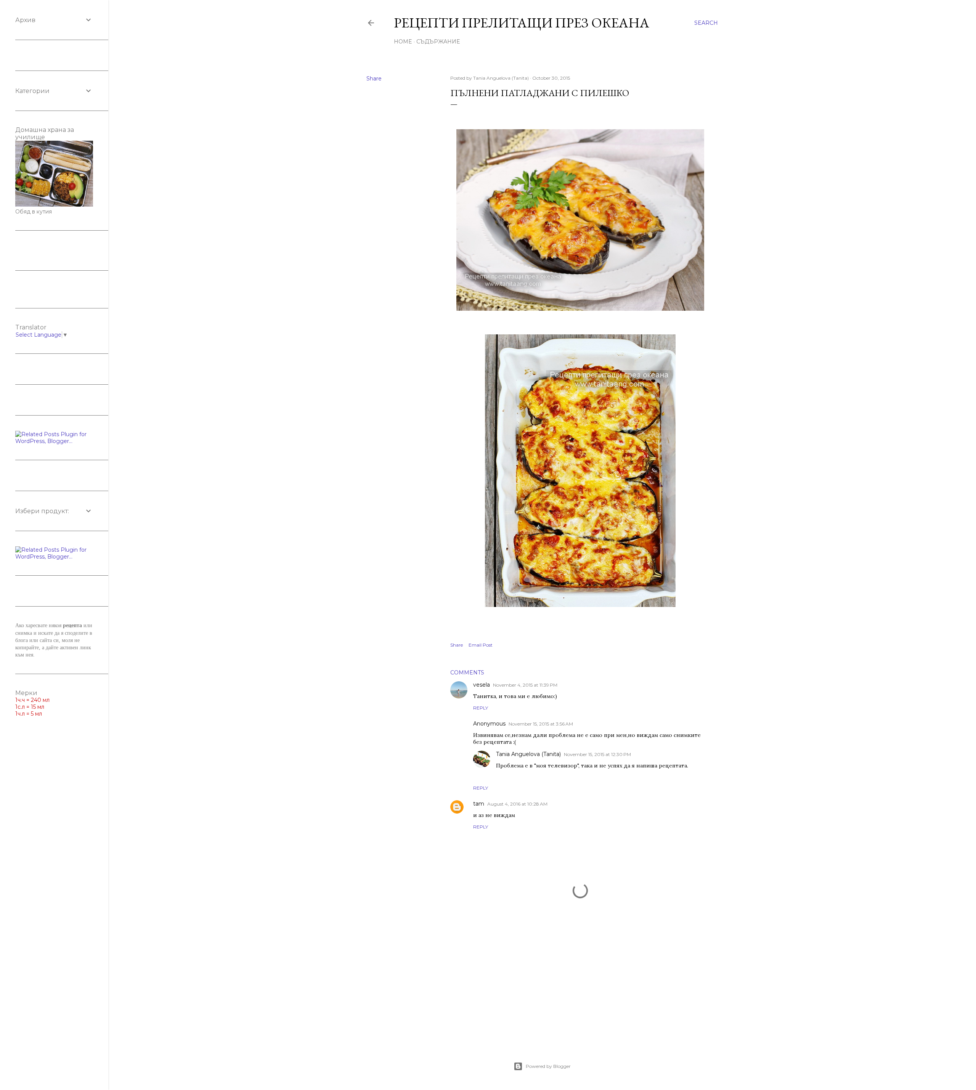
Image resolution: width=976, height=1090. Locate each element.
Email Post (481, 645)
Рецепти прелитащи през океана (521, 23)
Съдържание (438, 41)
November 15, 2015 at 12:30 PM (597, 754)
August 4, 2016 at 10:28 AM (517, 804)
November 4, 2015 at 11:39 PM (525, 685)
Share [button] (374, 78)
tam (478, 803)
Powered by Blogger (548, 1066)
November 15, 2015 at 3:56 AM (541, 724)
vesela (481, 684)
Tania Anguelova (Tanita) (528, 754)
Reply (480, 708)
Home (403, 41)
